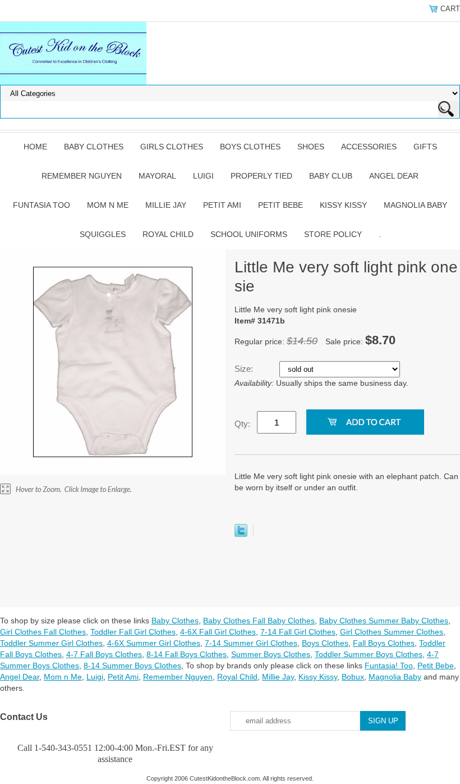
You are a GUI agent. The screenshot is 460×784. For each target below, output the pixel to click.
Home (35, 146)
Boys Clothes (250, 146)
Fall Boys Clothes (384, 643)
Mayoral (157, 175)
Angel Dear (393, 175)
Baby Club (330, 175)
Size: (244, 368)
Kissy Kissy (343, 204)
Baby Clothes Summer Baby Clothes (383, 620)
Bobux (353, 676)
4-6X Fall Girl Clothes (218, 631)
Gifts (425, 146)
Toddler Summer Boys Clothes (368, 654)
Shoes (310, 146)
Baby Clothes (93, 146)
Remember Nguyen (82, 175)
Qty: (242, 424)
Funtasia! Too (389, 665)
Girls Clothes (171, 146)
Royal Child (168, 234)
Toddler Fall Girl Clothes (133, 631)
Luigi (203, 175)
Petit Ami (222, 204)
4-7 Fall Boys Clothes (104, 654)
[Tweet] (240, 534)
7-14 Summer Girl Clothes (251, 643)
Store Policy (333, 234)
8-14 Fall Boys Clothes (186, 654)
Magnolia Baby (415, 204)
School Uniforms (248, 234)
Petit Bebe (280, 204)
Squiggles (103, 234)
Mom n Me (107, 204)
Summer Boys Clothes (270, 654)
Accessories (369, 146)
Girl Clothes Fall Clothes (43, 631)
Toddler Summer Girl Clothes (51, 643)
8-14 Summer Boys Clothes (132, 665)
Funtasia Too (41, 204)
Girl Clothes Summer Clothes (391, 631)
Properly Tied (261, 175)
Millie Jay (165, 204)
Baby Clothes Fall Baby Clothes (259, 620)
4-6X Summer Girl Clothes (153, 643)
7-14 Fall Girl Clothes (297, 631)
